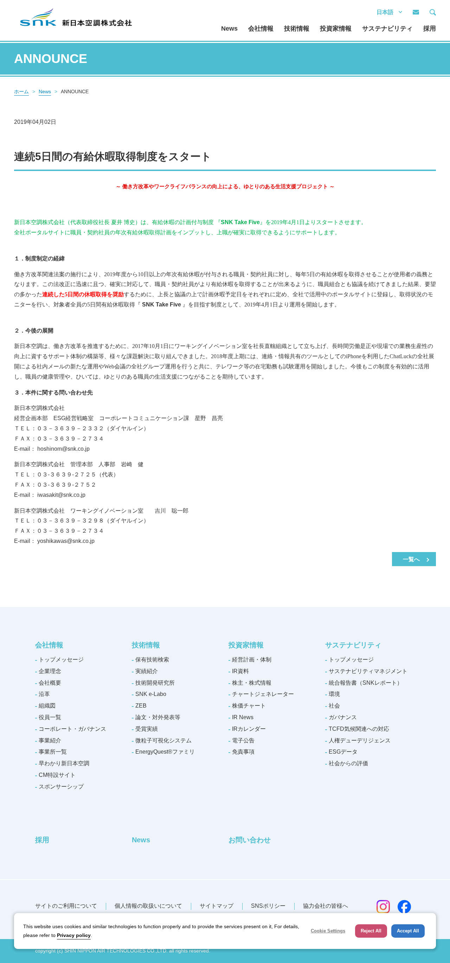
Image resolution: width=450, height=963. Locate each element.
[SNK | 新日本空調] (75, 10)
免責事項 (243, 752)
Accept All (408, 930)
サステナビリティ (387, 28)
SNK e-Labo (150, 694)
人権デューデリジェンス (360, 740)
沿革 (44, 694)
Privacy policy (74, 935)
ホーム (21, 91)
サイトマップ (216, 906)
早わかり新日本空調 (64, 763)
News (229, 28)
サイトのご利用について (66, 906)
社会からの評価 (348, 763)
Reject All (371, 930)
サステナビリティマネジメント (368, 671)
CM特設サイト (57, 775)
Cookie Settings (328, 930)
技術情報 (296, 28)
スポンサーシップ (61, 787)
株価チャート (249, 706)
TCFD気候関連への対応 (359, 729)
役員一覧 (50, 717)
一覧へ (411, 559)
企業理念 (50, 671)
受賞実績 (146, 729)
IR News (242, 717)
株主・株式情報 (251, 683)
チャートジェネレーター (263, 694)
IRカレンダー (249, 729)
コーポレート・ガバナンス (72, 729)
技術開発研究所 (155, 683)
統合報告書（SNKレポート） (366, 683)
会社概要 (50, 683)
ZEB (141, 706)
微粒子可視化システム (163, 740)
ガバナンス (343, 717)
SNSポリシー (268, 906)
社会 (334, 706)
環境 (334, 694)
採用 (429, 28)
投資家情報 (336, 28)
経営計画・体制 (251, 660)
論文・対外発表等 (157, 717)
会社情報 (261, 28)
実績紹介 (146, 671)
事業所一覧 (53, 752)
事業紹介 (50, 740)
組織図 (47, 706)
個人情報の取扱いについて (148, 906)
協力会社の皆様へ (325, 906)
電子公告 (243, 740)
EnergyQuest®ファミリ (165, 752)
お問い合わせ (250, 840)
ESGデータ (343, 752)
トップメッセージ (61, 660)
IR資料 (240, 671)
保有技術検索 (152, 660)
